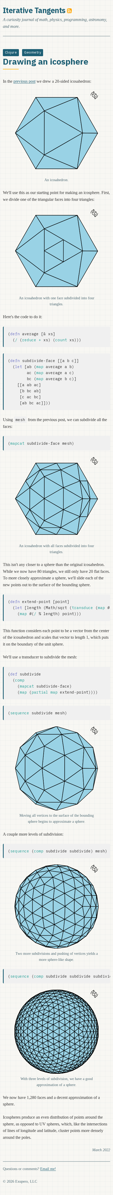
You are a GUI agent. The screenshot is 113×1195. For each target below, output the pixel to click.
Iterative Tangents (34, 10)
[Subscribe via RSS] (69, 10)
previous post (24, 81)
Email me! (48, 1169)
